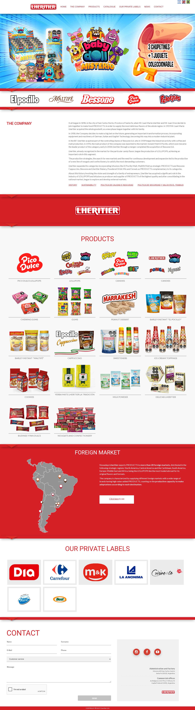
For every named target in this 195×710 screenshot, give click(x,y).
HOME (63, 7)
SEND (94, 698)
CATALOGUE (109, 7)
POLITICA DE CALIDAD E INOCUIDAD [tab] (117, 185)
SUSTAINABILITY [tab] (88, 185)
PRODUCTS (94, 7)
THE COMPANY (77, 7)
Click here (114, 498)
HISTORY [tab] (73, 185)
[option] (25, 99)
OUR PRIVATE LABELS (129, 7)
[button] (14, 50)
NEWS (147, 7)
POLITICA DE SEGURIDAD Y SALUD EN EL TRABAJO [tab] (161, 185)
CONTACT (158, 7)
